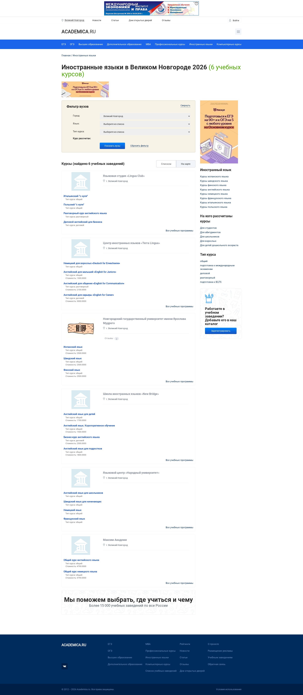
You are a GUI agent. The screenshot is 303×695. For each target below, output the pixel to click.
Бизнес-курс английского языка (82, 437)
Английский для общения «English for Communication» (94, 283)
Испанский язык (73, 347)
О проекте (213, 644)
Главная (66, 55)
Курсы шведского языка (214, 181)
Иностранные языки (201, 44)
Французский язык (74, 518)
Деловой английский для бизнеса (83, 222)
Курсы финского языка (213, 185)
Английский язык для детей (79, 414)
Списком (166, 164)
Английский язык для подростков (83, 448)
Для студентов (208, 228)
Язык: (76, 123)
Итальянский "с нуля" (76, 196)
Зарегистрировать (220, 331)
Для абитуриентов (210, 232)
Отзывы (166, 20)
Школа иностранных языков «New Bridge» (131, 393)
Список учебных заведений (161, 670)
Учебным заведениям (220, 657)
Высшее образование (91, 44)
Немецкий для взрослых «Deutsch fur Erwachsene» (92, 263)
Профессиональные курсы (170, 44)
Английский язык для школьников (83, 492)
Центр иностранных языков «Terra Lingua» (131, 243)
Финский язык (72, 370)
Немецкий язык (72, 510)
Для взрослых (208, 241)
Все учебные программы (179, 230)
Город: (76, 115)
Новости (96, 20)
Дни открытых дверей (140, 20)
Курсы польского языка (213, 207)
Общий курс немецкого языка (80, 571)
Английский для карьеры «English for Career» (89, 295)
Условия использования (228, 689)
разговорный (207, 277)
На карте (185, 164)
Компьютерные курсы (229, 44)
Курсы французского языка (215, 198)
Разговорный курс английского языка (85, 213)
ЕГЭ (64, 44)
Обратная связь (216, 664)
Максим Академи (115, 539)
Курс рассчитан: (82, 138)
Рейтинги (185, 644)
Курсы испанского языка (214, 176)
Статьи (115, 20)
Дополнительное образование (124, 44)
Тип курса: (78, 131)
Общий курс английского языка (81, 560)
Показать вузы (112, 146)
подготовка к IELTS (210, 282)
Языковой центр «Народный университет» (131, 472)
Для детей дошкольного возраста (219, 245)
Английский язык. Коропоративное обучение (89, 425)
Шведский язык (73, 358)
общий (204, 261)
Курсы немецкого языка (214, 193)
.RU (79, 31)
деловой (205, 273)
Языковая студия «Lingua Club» (124, 175)
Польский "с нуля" (74, 204)
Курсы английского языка (215, 189)
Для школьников (209, 236)
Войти (236, 20)
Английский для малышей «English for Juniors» (90, 271)
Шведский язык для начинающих (82, 501)
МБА (148, 44)
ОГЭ (72, 44)
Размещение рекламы (220, 650)
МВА (148, 644)
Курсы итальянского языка (215, 202)
